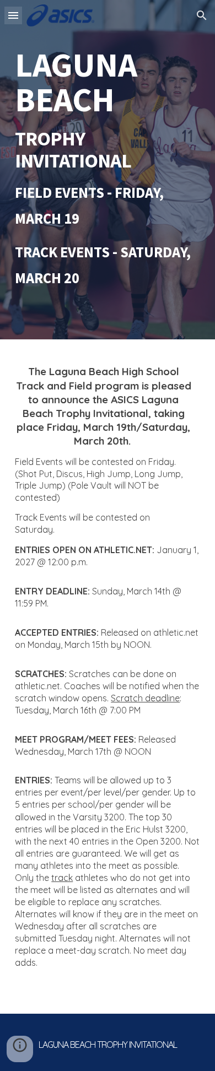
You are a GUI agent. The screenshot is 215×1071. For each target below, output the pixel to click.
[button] (13, 15)
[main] (107, 170)
